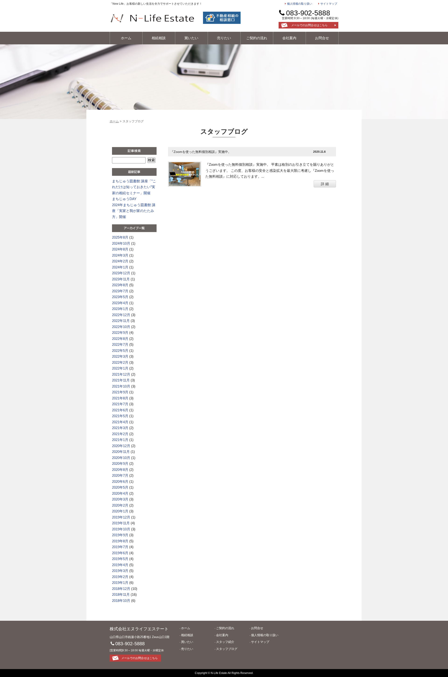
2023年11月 (121, 279)
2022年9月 (120, 333)
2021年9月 (120, 392)
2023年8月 (120, 285)
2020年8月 (120, 470)
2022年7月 (120, 344)
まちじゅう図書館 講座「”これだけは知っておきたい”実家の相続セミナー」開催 (134, 187)
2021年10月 (121, 386)
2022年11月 (121, 321)
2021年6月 (120, 410)
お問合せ (322, 38)
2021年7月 (120, 404)
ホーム (126, 38)
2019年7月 (120, 547)
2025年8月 (120, 237)
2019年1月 (120, 583)
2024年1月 (120, 267)
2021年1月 (120, 440)
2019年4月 (120, 565)
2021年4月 (120, 422)
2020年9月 (120, 463)
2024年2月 (120, 261)
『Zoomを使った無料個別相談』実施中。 (200, 152)
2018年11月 (121, 594)
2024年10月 (121, 243)
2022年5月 (120, 351)
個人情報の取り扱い (299, 3)
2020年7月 (120, 475)
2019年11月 (121, 523)
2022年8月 (120, 339)
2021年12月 (121, 374)
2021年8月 (120, 398)
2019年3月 (120, 571)
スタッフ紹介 (225, 642)
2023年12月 (121, 273)
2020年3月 (120, 499)
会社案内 (289, 38)
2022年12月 (121, 315)
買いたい (191, 38)
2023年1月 (120, 309)
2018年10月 (121, 601)
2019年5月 (120, 559)
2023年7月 (120, 291)
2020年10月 (121, 458)
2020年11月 (121, 452)
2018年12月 (121, 589)
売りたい (224, 38)
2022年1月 (120, 368)
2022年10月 (121, 327)
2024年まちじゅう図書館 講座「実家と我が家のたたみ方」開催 (133, 211)
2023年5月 (120, 297)
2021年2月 (120, 434)
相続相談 (159, 38)
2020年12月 (121, 446)
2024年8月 (120, 249)
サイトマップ (328, 3)
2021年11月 (121, 380)
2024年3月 (120, 255)
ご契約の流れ (256, 38)
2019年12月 (121, 517)
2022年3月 (120, 356)
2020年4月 (120, 493)
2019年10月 (121, 529)
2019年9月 (120, 535)
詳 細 (325, 184)
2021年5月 (120, 416)
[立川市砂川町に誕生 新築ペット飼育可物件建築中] (184, 174)
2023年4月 (120, 303)
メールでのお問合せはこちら (309, 25)
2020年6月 (120, 481)
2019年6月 (120, 553)
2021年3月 (120, 428)
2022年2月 (120, 362)
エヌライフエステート (152, 18)
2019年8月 (120, 541)
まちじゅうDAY (124, 199)
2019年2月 (120, 577)
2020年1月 (120, 511)
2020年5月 (120, 487)
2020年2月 (120, 505)
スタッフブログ (226, 649)
